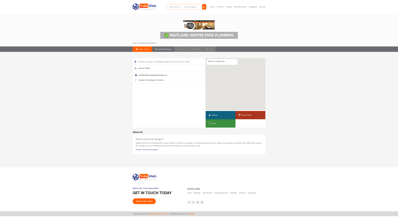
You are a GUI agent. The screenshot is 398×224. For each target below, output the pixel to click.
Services (262, 7)
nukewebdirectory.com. (158, 213)
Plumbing (233, 193)
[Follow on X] (193, 202)
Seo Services (207, 193)
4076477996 (144, 68)
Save (213, 123)
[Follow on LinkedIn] (202, 202)
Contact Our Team (144, 201)
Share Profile (246, 115)
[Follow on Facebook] (189, 202)
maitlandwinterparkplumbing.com (152, 75)
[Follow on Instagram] (198, 202)
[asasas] (204, 6)
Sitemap (190, 213)
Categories (253, 7)
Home (212, 7)
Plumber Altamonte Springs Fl (147, 150)
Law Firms (220, 7)
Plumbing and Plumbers (147, 43)
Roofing (229, 7)
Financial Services (240, 7)
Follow (214, 115)
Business (197, 193)
